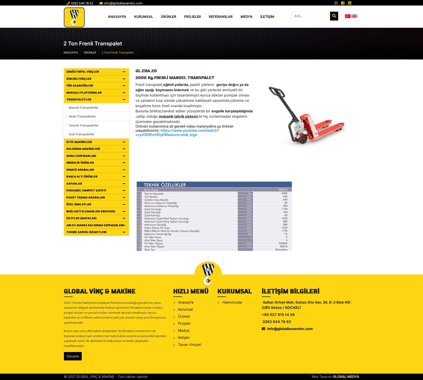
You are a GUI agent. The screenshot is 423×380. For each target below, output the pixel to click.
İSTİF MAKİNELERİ (79, 142)
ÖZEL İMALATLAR (78, 204)
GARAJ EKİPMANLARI (81, 156)
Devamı (73, 356)
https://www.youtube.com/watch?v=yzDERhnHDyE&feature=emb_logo (177, 132)
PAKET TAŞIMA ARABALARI (85, 197)
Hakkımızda (231, 302)
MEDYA (246, 17)
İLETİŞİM (267, 17)
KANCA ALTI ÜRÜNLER (81, 176)
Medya (183, 330)
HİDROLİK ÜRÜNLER (80, 162)
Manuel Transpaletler (83, 107)
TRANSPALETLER (78, 99)
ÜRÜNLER (168, 17)
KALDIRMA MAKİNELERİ (83, 148)
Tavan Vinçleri (189, 344)
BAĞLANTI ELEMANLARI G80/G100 (90, 211)
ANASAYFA (117, 17)
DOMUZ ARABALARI (80, 169)
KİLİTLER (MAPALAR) (81, 218)
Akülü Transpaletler (82, 116)
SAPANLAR (74, 183)
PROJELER (192, 17)
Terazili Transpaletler (83, 125)
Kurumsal (185, 309)
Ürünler (183, 316)
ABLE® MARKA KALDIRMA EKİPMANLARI (95, 225)
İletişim (183, 337)
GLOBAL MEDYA (346, 376)
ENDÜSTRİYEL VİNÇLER (82, 71)
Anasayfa (185, 302)
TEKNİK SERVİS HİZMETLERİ (86, 232)
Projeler (184, 323)
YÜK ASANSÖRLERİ (79, 85)
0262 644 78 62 (81, 3)
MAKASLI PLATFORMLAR (84, 92)
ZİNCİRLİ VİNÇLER (78, 78)
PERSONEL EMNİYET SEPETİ (86, 190)
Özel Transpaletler (81, 134)
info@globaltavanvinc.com (123, 3)
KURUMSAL (143, 17)
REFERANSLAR (221, 17)
